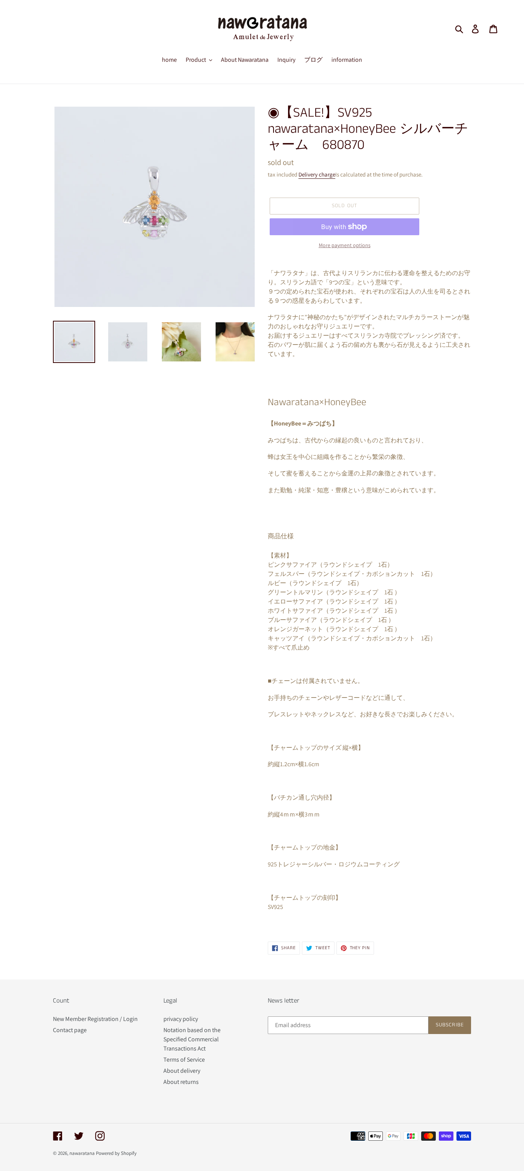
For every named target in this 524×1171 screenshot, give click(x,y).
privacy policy (180, 1019)
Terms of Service (184, 1060)
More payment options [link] (345, 245)
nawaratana (82, 1153)
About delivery (181, 1071)
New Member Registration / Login (95, 1019)
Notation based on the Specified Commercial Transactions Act (192, 1039)
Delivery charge (316, 174)
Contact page (70, 1030)
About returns (181, 1082)
